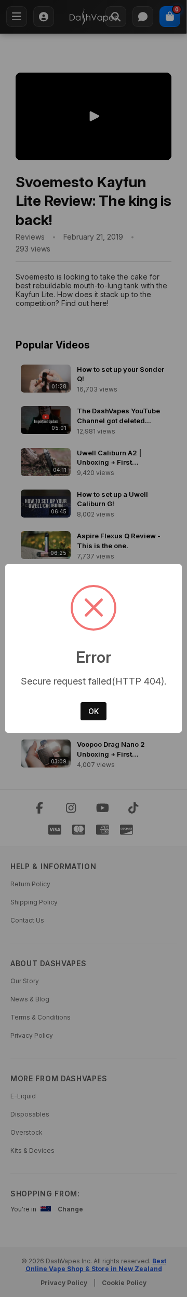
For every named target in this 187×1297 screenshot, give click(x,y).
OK (93, 711)
